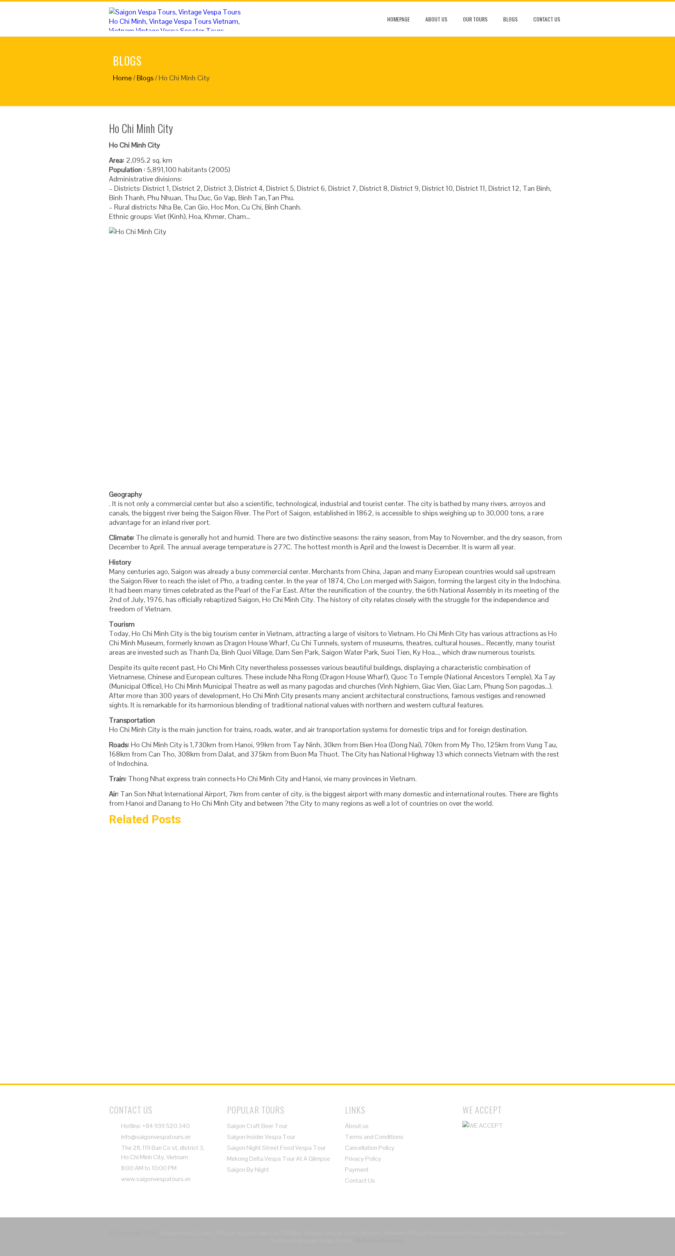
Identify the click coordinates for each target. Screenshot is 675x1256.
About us (436, 19)
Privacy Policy (363, 1159)
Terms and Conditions (374, 1137)
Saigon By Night (248, 1169)
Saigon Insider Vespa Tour (261, 1137)
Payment (357, 1169)
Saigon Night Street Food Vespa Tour (276, 1148)
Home (122, 77)
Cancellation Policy (370, 1148)
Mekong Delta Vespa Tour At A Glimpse (278, 1159)
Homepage (398, 19)
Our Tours (475, 19)
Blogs (510, 19)
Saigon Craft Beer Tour (257, 1126)
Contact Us (546, 19)
